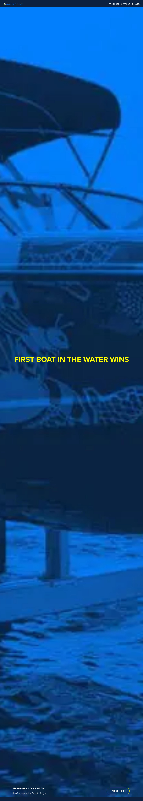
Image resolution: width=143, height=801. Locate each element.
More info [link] (118, 791)
